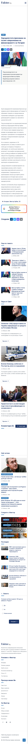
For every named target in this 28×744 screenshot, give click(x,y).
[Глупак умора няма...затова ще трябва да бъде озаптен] (14, 465)
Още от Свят (6, 302)
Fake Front (4, 685)
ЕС (20, 201)
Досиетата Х (4, 690)
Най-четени (5, 453)
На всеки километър (6, 670)
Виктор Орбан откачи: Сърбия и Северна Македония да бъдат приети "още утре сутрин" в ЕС (18, 291)
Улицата (4, 484)
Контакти (3, 719)
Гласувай (13, 621)
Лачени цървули (7, 474)
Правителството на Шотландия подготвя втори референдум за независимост (13, 406)
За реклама (4, 716)
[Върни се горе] (24, 740)
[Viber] (8, 49)
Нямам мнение (8, 613)
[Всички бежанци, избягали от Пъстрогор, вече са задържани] (14, 354)
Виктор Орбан (14, 201)
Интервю (3, 662)
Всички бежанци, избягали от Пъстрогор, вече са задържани (17, 577)
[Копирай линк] (11, 49)
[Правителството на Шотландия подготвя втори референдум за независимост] (14, 394)
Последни (5, 542)
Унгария (6, 201)
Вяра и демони (5, 688)
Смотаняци (4, 698)
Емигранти (4, 693)
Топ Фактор (4, 676)
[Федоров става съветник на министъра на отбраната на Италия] (4, 585)
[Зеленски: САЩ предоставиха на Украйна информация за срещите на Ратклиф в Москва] (14, 313)
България (5, 498)
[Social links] (3, 722)
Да (4, 605)
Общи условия (5, 711)
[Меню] (25, 3)
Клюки (3, 696)
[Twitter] (5, 49)
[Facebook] (2, 49)
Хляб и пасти (4, 668)
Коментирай (22, 426)
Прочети (4, 341)
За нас (3, 708)
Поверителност (5, 713)
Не (4, 609)
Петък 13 (3, 673)
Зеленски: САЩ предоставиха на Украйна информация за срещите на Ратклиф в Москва (13, 326)
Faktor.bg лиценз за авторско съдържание (10, 736)
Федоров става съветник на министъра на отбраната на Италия (17, 585)
